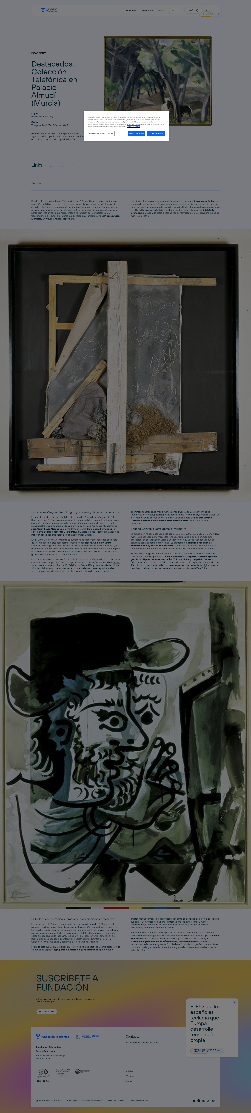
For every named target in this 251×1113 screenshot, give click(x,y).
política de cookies (133, 126)
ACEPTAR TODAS (156, 133)
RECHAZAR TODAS (136, 133)
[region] (126, 126)
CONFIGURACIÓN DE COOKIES (101, 133)
